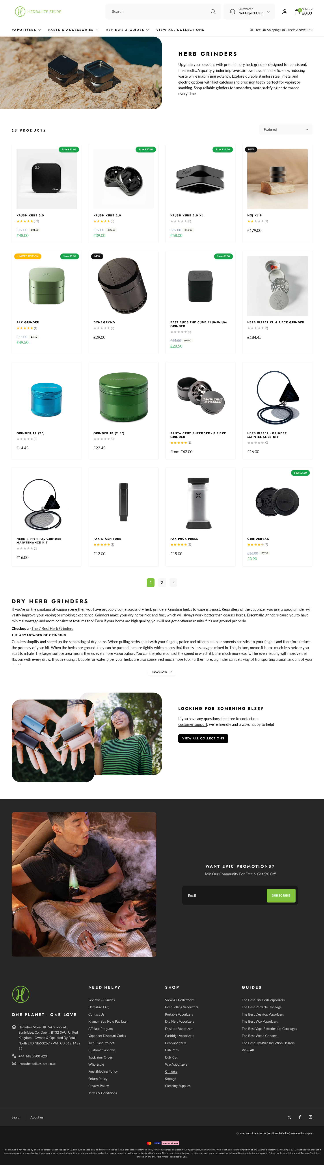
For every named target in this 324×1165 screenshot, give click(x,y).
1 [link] (151, 582)
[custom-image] (21, 1002)
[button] (303, 11)
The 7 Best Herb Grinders (52, 628)
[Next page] (173, 582)
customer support (192, 724)
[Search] (213, 11)
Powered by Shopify (302, 1133)
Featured (270, 129)
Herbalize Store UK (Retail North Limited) (268, 1133)
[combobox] (163, 12)
